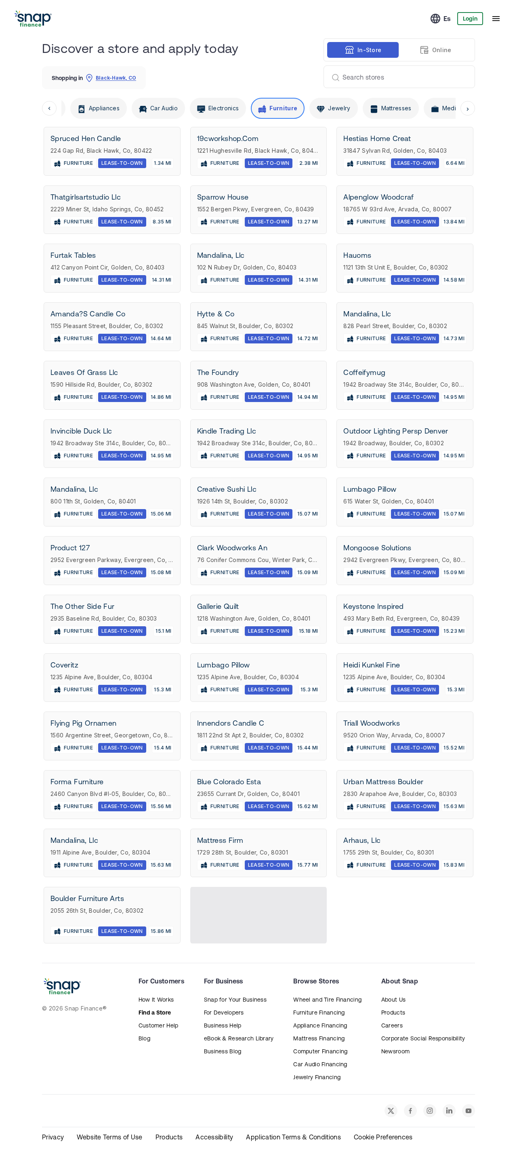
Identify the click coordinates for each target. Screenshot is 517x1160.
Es (447, 18)
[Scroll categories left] (49, 108)
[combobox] (396, 77)
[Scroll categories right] (467, 108)
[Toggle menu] (496, 18)
